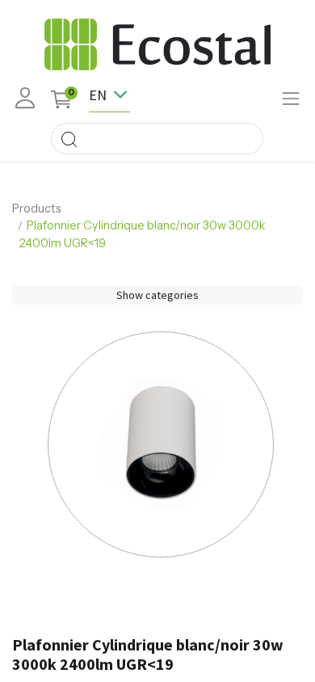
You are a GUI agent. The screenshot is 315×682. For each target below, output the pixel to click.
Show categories (157, 295)
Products (36, 208)
